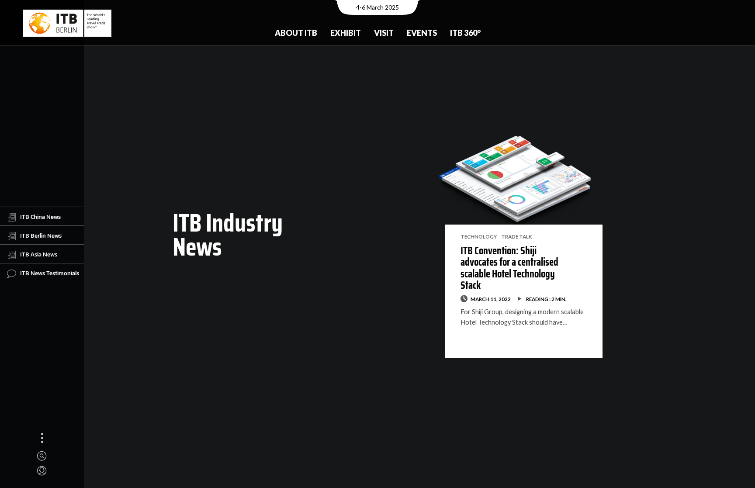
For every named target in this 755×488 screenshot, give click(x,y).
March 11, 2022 (491, 299)
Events (422, 33)
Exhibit (345, 33)
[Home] (67, 23)
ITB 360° (465, 33)
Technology (479, 236)
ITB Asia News (38, 253)
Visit (384, 33)
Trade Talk (516, 236)
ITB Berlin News (41, 235)
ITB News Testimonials (49, 272)
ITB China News (40, 216)
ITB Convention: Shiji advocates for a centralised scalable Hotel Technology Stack (509, 268)
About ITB (296, 33)
